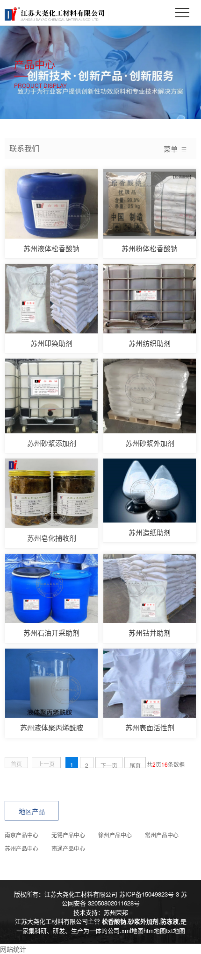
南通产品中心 (68, 848)
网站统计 (13, 949)
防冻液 (169, 921)
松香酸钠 (114, 921)
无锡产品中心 (68, 835)
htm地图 (155, 930)
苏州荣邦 (116, 912)
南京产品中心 (21, 835)
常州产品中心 (162, 835)
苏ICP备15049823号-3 (149, 894)
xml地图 (133, 930)
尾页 (135, 764)
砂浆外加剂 (143, 921)
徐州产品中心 (115, 835)
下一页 (108, 764)
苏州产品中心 (21, 848)
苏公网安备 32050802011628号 (124, 899)
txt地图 (175, 930)
